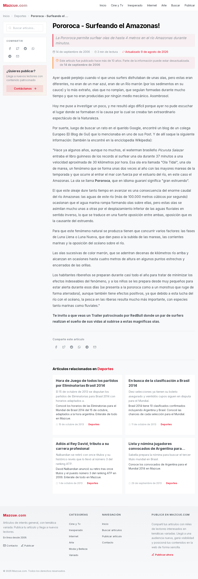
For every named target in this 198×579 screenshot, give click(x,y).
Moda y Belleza (78, 548)
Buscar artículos (112, 530)
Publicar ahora (164, 554)
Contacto (12, 545)
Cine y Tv (117, 5)
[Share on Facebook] (9, 48)
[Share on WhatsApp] (33, 48)
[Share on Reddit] (25, 48)
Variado (73, 555)
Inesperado (135, 5)
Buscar (175, 5)
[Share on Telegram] (9, 56)
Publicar (190, 5)
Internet (152, 5)
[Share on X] (17, 48)
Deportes (20, 16)
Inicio (103, 5)
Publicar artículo (112, 536)
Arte (164, 5)
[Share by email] (17, 56)
